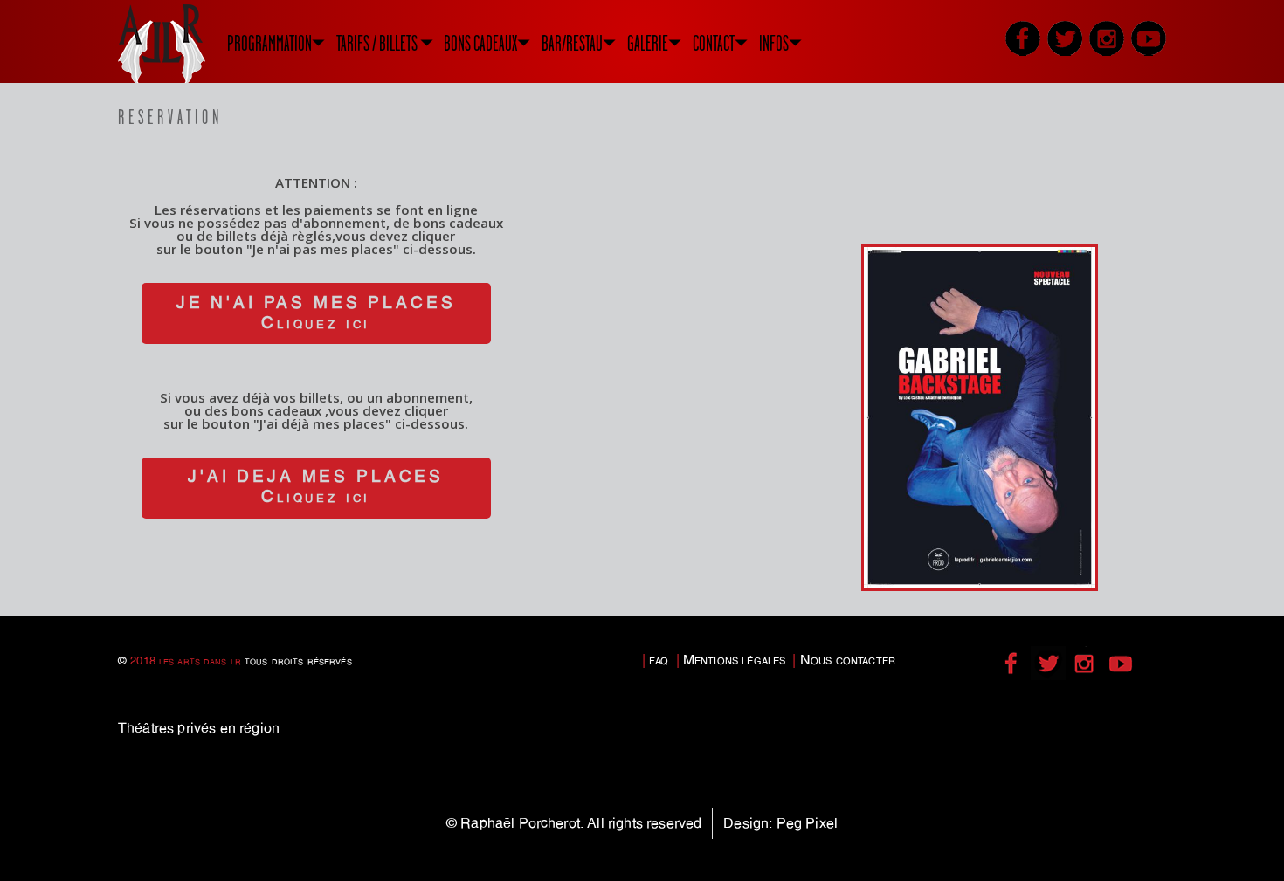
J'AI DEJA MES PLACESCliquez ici (316, 486)
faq (658, 659)
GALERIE (647, 43)
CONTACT (714, 43)
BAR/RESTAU (572, 43)
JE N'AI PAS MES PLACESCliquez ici (315, 313)
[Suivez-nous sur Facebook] (1022, 38)
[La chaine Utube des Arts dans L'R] (1148, 38)
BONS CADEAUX (480, 43)
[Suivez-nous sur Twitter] (1064, 38)
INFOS (774, 43)
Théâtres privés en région (199, 727)
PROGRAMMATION (269, 43)
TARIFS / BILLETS (377, 43)
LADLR (183, 43)
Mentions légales (734, 659)
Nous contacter (847, 659)
